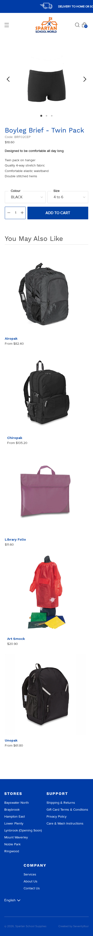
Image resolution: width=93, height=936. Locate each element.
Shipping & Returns (60, 803)
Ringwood (11, 851)
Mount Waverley (16, 837)
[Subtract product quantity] (9, 213)
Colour (16, 191)
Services (30, 874)
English (10, 900)
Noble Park (12, 844)
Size (56, 191)
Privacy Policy (56, 816)
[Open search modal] (77, 25)
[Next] (84, 79)
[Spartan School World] (46, 25)
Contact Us (32, 888)
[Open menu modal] (6, 25)
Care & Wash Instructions (64, 823)
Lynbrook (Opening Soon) (23, 830)
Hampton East (14, 816)
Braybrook (12, 810)
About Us (30, 881)
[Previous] (8, 79)
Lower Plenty (13, 823)
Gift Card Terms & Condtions (67, 810)
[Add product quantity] (22, 213)
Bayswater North (16, 803)
